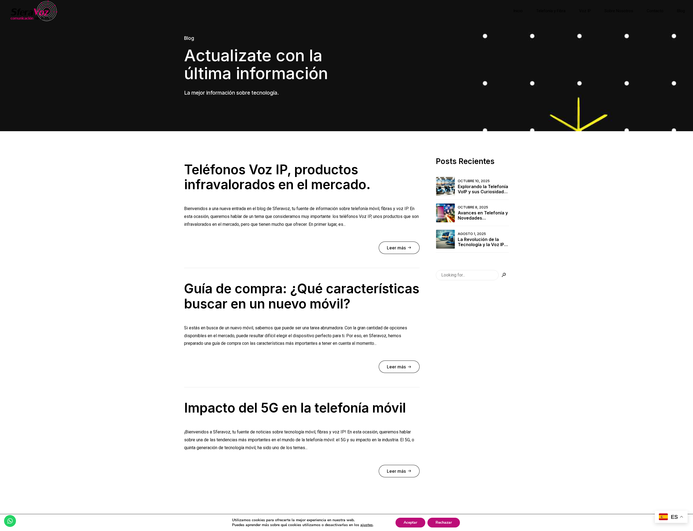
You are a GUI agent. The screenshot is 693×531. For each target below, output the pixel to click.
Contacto (655, 10)
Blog (681, 10)
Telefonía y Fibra (550, 10)
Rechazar (444, 522)
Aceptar (410, 522)
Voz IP (585, 10)
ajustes (366, 525)
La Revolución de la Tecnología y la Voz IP (481, 242)
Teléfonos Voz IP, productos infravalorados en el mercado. (277, 177)
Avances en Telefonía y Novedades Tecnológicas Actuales (483, 215)
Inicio (518, 10)
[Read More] (399, 248)
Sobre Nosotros (618, 10)
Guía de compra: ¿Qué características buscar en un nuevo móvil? (301, 296)
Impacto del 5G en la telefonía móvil (295, 408)
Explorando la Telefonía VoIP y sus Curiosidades (483, 189)
